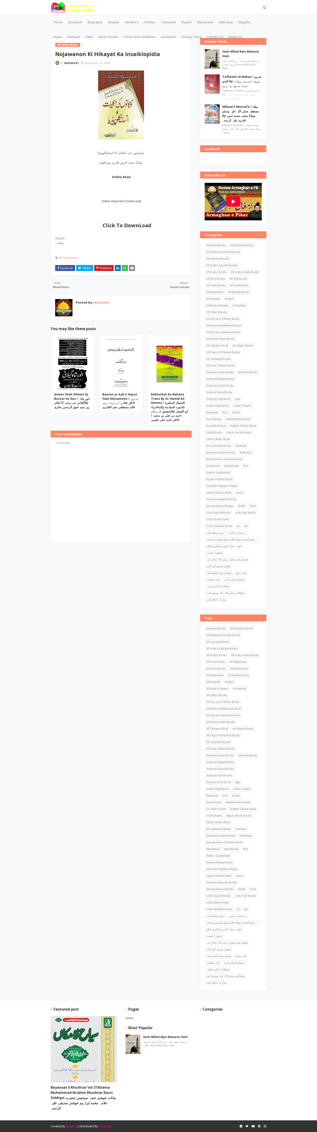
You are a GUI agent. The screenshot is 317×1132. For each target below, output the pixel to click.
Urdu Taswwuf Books (219, 526)
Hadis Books (214, 432)
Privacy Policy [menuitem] (191, 36)
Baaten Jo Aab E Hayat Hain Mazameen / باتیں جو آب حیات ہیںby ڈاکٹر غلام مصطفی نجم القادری (120, 400)
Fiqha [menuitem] (89, 36)
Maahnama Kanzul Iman (220, 452)
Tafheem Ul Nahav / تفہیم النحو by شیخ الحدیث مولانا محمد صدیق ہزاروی (241, 81)
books (236, 412)
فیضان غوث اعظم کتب (218, 573)
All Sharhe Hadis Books (220, 339)
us (238, 526)
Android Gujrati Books (220, 385)
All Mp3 (229, 299)
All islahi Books (68, 258)
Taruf (253, 506)
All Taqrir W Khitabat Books (223, 352)
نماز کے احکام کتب (216, 599)
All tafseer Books (242, 345)
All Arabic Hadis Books (245, 272)
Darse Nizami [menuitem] (108, 36)
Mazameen (213, 466)
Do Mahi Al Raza (216, 426)
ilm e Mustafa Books (218, 446)
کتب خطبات (213, 579)
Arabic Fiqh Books (217, 406)
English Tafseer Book (243, 426)
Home (129, 1018)
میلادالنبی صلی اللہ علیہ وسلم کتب (225, 593)
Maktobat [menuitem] (226, 22)
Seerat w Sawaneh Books (221, 499)
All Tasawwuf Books (218, 359)
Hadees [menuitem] (149, 22)
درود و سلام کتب (215, 533)
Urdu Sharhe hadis (217, 519)
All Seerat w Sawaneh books (223, 332)
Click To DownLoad (127, 225)
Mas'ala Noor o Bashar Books (224, 459)
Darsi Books (213, 419)
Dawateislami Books (238, 419)
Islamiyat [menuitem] (73, 36)
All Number (239, 305)
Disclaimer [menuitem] (168, 36)
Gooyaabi (105, 1126)
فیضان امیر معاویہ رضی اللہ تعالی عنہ (227, 559)
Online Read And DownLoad (121, 201)
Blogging (71, 1126)
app (237, 399)
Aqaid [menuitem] (57, 36)
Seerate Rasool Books (219, 506)
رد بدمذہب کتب (237, 533)
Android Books (247, 372)
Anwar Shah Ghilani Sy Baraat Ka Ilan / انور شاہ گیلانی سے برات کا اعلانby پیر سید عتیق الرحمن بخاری (72, 400)
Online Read (121, 177)
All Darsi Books (215, 279)
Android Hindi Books (219, 392)
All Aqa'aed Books (217, 258)
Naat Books (231, 466)
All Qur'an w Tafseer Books (222, 319)
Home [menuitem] (58, 22)
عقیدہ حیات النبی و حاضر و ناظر (224, 546)
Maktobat (245, 452)
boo (225, 412)
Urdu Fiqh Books (245, 512)
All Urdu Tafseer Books (220, 365)
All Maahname (215, 292)
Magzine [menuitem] (244, 22)
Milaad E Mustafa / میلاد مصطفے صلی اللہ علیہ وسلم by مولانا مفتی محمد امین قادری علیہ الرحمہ (240, 113)
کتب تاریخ (241, 573)
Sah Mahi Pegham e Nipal (221, 486)
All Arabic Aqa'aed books (221, 265)
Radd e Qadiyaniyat (218, 472)
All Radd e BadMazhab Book (223, 325)
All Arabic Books (216, 272)
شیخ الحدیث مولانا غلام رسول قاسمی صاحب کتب (230, 540)
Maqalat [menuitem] (113, 22)
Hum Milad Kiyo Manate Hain (240, 53)
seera (239, 492)
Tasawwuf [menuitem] (168, 22)
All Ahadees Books (241, 245)
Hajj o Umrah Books (238, 432)
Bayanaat (212, 412)
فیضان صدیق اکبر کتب (218, 566)
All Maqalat (213, 299)
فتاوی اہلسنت (214, 553)
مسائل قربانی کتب (234, 579)
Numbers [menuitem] (131, 22)
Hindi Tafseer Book (218, 439)
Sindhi (241, 506)
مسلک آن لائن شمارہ (217, 586)
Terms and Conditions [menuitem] (139, 36)
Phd (245, 466)
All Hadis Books (216, 285)
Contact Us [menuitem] (215, 36)
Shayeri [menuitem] (186, 22)
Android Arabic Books (220, 372)
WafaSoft (71, 63)
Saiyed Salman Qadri (219, 492)
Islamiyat (240, 446)
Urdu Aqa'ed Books (218, 512)
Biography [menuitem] (94, 22)
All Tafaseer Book (217, 345)
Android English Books (220, 379)
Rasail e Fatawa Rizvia (219, 479)
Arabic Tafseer (242, 406)
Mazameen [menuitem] (205, 22)
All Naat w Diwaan (217, 305)
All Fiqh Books (238, 279)
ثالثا (246, 526)
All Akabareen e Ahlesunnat (223, 252)
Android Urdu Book (218, 399)
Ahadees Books (216, 245)
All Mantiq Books (238, 292)
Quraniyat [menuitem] (75, 22)
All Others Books (216, 312)
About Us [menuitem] (235, 36)
